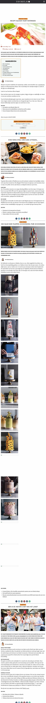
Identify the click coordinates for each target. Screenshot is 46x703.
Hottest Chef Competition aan (33, 634)
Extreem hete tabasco (8, 696)
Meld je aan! (26, 688)
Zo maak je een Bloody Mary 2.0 (11, 107)
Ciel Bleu (32, 683)
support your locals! (6, 654)
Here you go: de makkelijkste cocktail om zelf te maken (17, 109)
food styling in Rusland (28, 251)
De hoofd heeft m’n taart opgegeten (12, 593)
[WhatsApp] (30, 134)
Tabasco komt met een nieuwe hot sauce (13, 698)
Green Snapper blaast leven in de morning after (14, 111)
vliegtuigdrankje (37, 52)
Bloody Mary (6, 52)
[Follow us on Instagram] (22, 134)
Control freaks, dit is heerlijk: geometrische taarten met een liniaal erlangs (21, 591)
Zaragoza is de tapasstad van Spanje (11, 210)
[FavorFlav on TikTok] (27, 134)
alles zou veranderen (20, 636)
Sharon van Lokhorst (14, 685)
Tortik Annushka (23, 253)
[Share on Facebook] (16, 134)
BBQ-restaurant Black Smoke (27, 680)
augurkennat (41, 84)
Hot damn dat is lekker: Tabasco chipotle (13, 694)
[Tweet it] (19, 134)
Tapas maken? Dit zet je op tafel (11, 214)
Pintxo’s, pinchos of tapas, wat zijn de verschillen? (15, 212)
